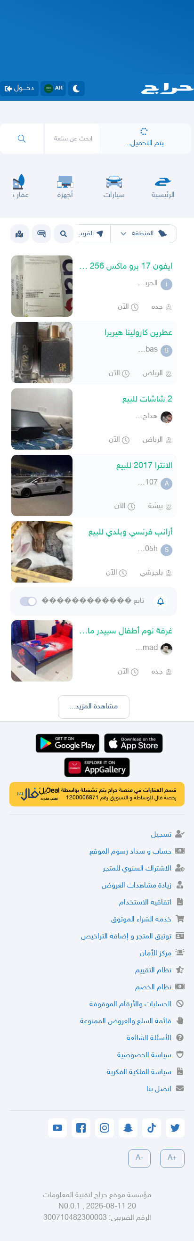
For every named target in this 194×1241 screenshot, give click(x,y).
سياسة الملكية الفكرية (139, 1072)
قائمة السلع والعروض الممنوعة (125, 1021)
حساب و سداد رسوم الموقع (130, 851)
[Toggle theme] (76, 88)
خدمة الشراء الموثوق (141, 919)
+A (172, 1158)
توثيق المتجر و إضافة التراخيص (126, 936)
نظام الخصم (153, 987)
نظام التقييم (153, 970)
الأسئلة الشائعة (149, 1038)
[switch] (28, 601)
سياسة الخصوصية (144, 1055)
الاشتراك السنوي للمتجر (137, 868)
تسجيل (161, 834)
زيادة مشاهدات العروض (136, 885)
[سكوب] (41, 233)
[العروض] (19, 234)
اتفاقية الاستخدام (145, 902)
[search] (21, 138)
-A (139, 1158)
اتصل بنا (158, 1089)
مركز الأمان (155, 953)
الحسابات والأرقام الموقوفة (130, 1004)
